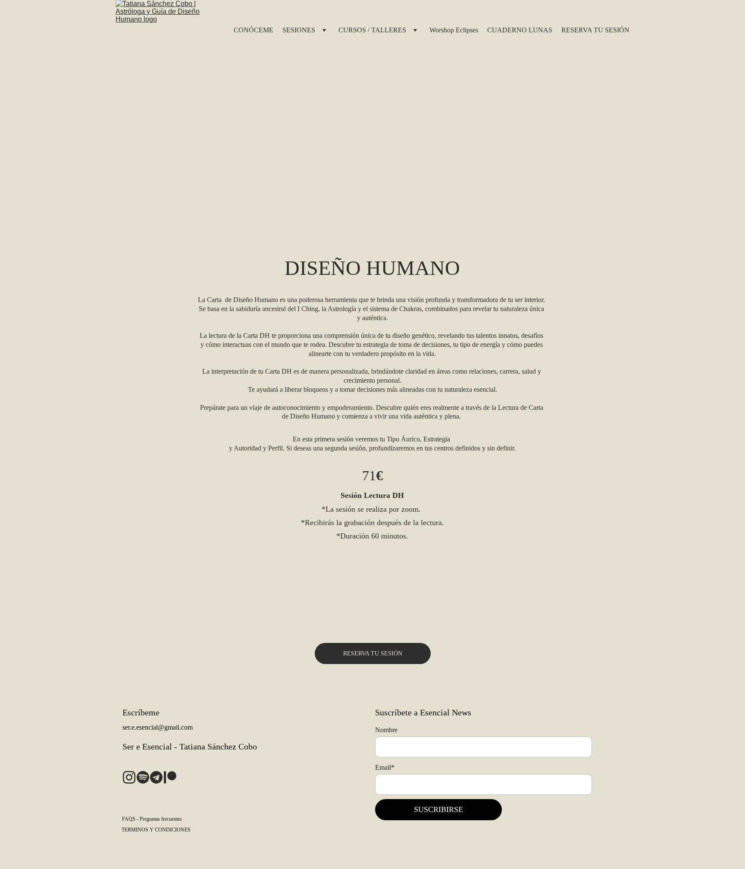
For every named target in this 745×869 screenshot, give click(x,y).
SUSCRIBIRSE (438, 809)
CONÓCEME (253, 30)
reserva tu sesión (372, 653)
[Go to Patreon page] (170, 777)
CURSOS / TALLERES (372, 30)
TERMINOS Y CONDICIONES (156, 830)
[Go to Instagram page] (129, 777)
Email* (384, 767)
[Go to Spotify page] (143, 777)
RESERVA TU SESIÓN (595, 30)
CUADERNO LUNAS (519, 30)
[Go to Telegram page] (156, 777)
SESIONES (298, 30)
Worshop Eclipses (453, 30)
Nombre (386, 730)
